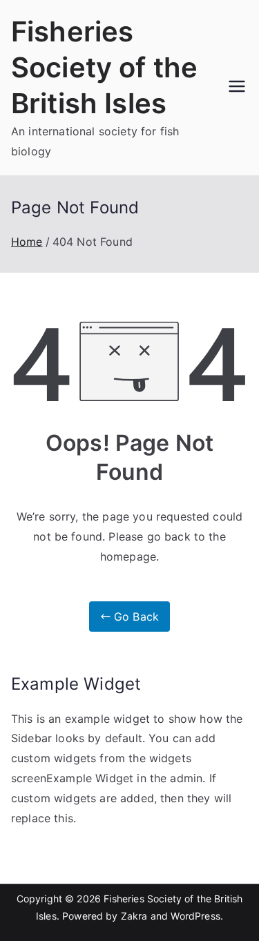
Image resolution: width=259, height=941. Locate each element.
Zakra (134, 916)
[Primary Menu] (237, 88)
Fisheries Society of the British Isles (104, 67)
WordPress (195, 916)
